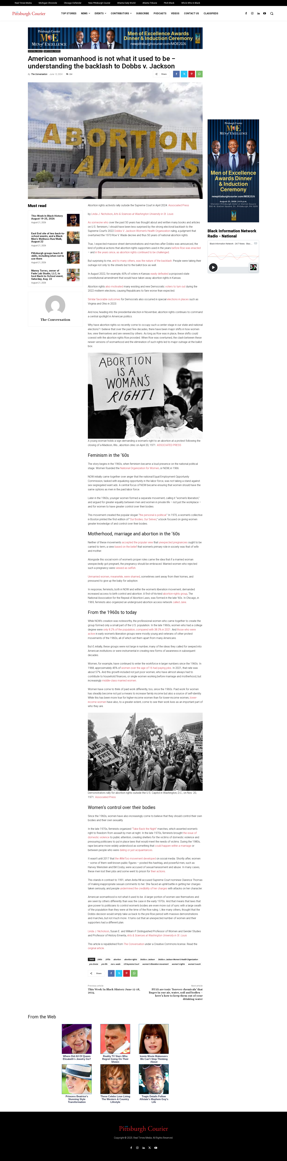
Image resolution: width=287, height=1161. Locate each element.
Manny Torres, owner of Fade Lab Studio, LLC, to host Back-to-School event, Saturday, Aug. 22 (47, 274)
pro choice (93, 964)
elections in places (178, 299)
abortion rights (130, 959)
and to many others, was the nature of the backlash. (142, 260)
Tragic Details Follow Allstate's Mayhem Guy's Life (154, 1099)
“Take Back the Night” (144, 828)
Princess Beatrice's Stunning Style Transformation (77, 1099)
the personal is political (153, 515)
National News (52, 51)
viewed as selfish (126, 568)
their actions (158, 871)
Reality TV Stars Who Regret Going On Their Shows (115, 1059)
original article (96, 948)
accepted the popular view (137, 542)
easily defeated (159, 273)
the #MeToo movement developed (135, 858)
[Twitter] (184, 74)
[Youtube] (264, 13)
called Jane (179, 602)
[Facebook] (246, 13)
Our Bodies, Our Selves (143, 519)
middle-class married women (119, 680)
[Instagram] (252, 13)
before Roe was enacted (186, 248)
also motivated (114, 286)
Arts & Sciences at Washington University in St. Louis (143, 214)
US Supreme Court (131, 964)
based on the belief (126, 546)
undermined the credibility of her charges (143, 888)
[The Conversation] (55, 305)
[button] (272, 13)
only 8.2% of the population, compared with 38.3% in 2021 (137, 629)
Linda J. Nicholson (102, 214)
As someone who (98, 222)
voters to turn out (175, 286)
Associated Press (178, 205)
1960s (99, 959)
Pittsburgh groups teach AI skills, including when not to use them (47, 256)
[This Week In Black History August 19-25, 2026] (73, 220)
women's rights (178, 964)
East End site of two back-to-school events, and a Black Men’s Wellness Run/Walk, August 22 (48, 237)
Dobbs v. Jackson (147, 959)
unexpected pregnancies (173, 542)
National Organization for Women (139, 468)
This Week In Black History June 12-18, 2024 (114, 991)
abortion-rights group (175, 593)
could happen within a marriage (173, 845)
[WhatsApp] (199, 74)
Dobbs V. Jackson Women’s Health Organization (142, 230)
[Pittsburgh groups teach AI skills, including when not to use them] (73, 257)
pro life (104, 964)
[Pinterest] (191, 74)
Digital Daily (35, 51)
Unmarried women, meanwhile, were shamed (114, 576)
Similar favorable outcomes (104, 299)
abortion (117, 959)
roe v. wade (115, 964)
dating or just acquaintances (136, 850)
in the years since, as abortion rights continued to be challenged (132, 252)
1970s (107, 959)
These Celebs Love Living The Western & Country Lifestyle (115, 1099)
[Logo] (143, 1129)
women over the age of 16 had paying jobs (146, 668)
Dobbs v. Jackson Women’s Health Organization (178, 959)
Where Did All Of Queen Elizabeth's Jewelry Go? (77, 1057)
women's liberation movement (155, 964)
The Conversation (39, 74)
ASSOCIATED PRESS (169, 445)
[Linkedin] (258, 13)
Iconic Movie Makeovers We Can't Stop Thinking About (154, 1059)
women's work (194, 964)
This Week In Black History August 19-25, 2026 (47, 217)
